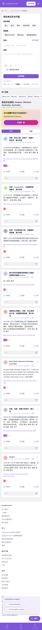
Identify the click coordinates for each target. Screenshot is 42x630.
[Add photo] (6, 65)
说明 (5, 50)
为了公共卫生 (6, 558)
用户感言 (5, 522)
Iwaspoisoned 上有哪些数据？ (13, 536)
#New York (5, 97)
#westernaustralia (19, 159)
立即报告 (31, 4)
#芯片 (34, 381)
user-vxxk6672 (25, 318)
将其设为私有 (14, 70)
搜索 (21, 628)
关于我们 (5, 509)
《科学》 (5, 513)
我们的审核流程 (7, 539)
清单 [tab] (11, 131)
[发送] (36, 178)
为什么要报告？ (7, 519)
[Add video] (10, 65)
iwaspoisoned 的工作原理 (11, 532)
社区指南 (5, 585)
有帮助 (8, 172)
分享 (37, 172)
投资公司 (5, 562)
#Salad (30, 97)
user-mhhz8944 (25, 191)
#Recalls (14, 97)
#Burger (36, 97)
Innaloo (12, 457)
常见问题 (5, 575)
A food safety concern (16, 609)
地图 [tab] (31, 131)
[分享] (37, 138)
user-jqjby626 (25, 277)
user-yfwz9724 (25, 413)
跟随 (23, 172)
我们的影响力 (6, 542)
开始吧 (19, 122)
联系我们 (5, 578)
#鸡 (33, 285)
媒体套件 (5, 588)
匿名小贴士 (6, 581)
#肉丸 (34, 245)
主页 (7, 628)
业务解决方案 (6, 555)
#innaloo (10, 159)
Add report (35, 628)
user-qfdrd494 (25, 366)
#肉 (34, 335)
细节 (33, 191)
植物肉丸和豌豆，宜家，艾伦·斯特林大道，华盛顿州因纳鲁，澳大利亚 (21, 313)
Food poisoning (14, 604)
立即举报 (21, 76)
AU (6, 11)
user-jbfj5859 (26, 459)
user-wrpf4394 (26, 142)
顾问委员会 (6, 516)
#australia (29, 159)
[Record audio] (15, 65)
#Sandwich (22, 97)
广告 (3, 565)
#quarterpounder (8, 476)
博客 (3, 545)
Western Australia (14, 11)
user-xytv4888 (25, 234)
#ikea (5, 159)
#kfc (4, 285)
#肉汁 (34, 431)
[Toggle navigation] (38, 4)
